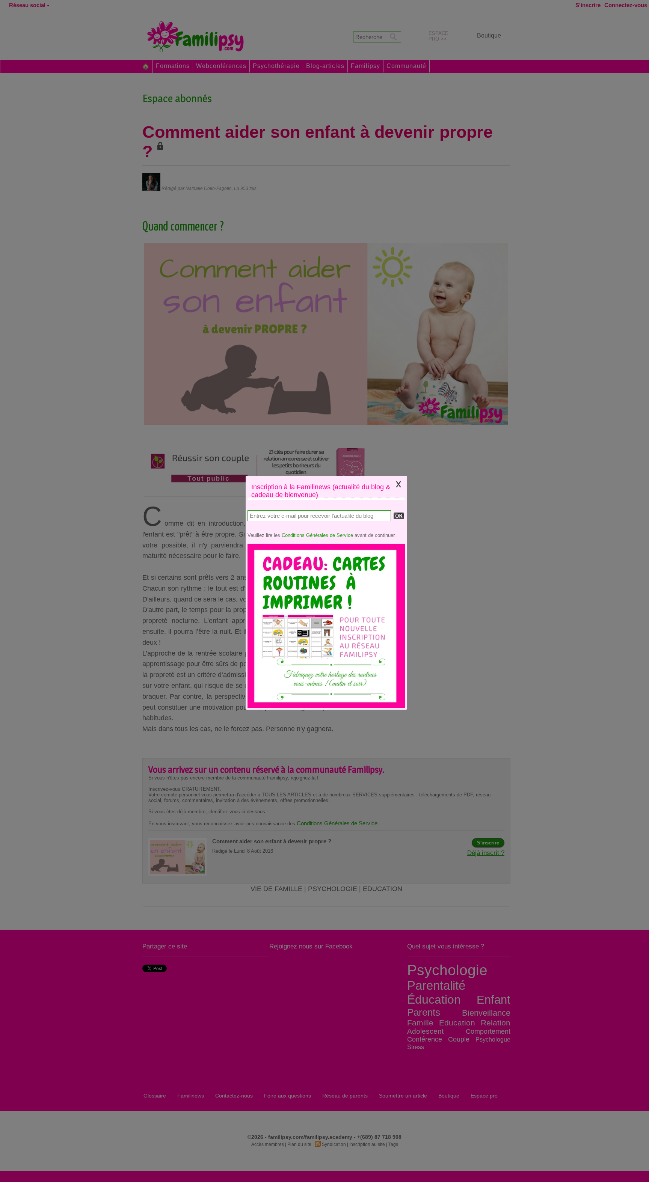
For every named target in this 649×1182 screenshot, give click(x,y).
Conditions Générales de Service (317, 535)
